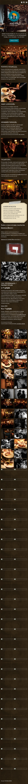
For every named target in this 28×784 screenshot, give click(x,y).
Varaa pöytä (14, 40)
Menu (26, 2)
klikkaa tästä (21, 323)
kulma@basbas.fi (21, 314)
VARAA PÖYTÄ (4, 306)
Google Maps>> (7, 228)
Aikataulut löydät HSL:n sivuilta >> (11, 239)
